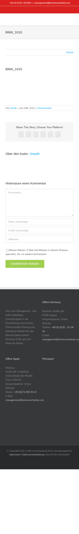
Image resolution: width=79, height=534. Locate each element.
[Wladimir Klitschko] (47, 383)
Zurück (69, 52)
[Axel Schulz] (59, 383)
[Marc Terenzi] (47, 371)
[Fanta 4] (47, 418)
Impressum (14, 454)
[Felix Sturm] (59, 418)
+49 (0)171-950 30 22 (25, 392)
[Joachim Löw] (59, 371)
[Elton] (47, 406)
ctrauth (13, 108)
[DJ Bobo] (59, 395)
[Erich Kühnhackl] (59, 406)
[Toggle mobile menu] (72, 20)
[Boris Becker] (47, 395)
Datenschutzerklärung (33, 454)
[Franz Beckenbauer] (47, 429)
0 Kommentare (44, 108)
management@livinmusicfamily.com (52, 3)
